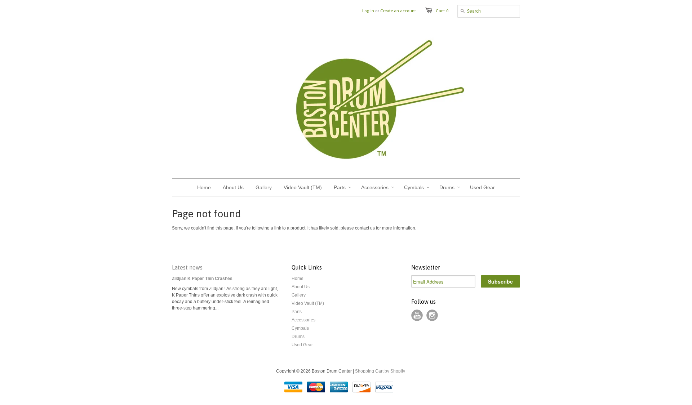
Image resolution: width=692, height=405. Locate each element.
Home (297, 278)
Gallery (299, 295)
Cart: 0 (442, 10)
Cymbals (300, 328)
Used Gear (302, 344)
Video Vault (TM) (308, 303)
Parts (297, 311)
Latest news (187, 267)
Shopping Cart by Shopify (380, 371)
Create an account (398, 10)
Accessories (303, 319)
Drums (298, 336)
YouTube (417, 315)
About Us (301, 286)
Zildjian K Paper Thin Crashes (202, 278)
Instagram (432, 315)
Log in (368, 10)
